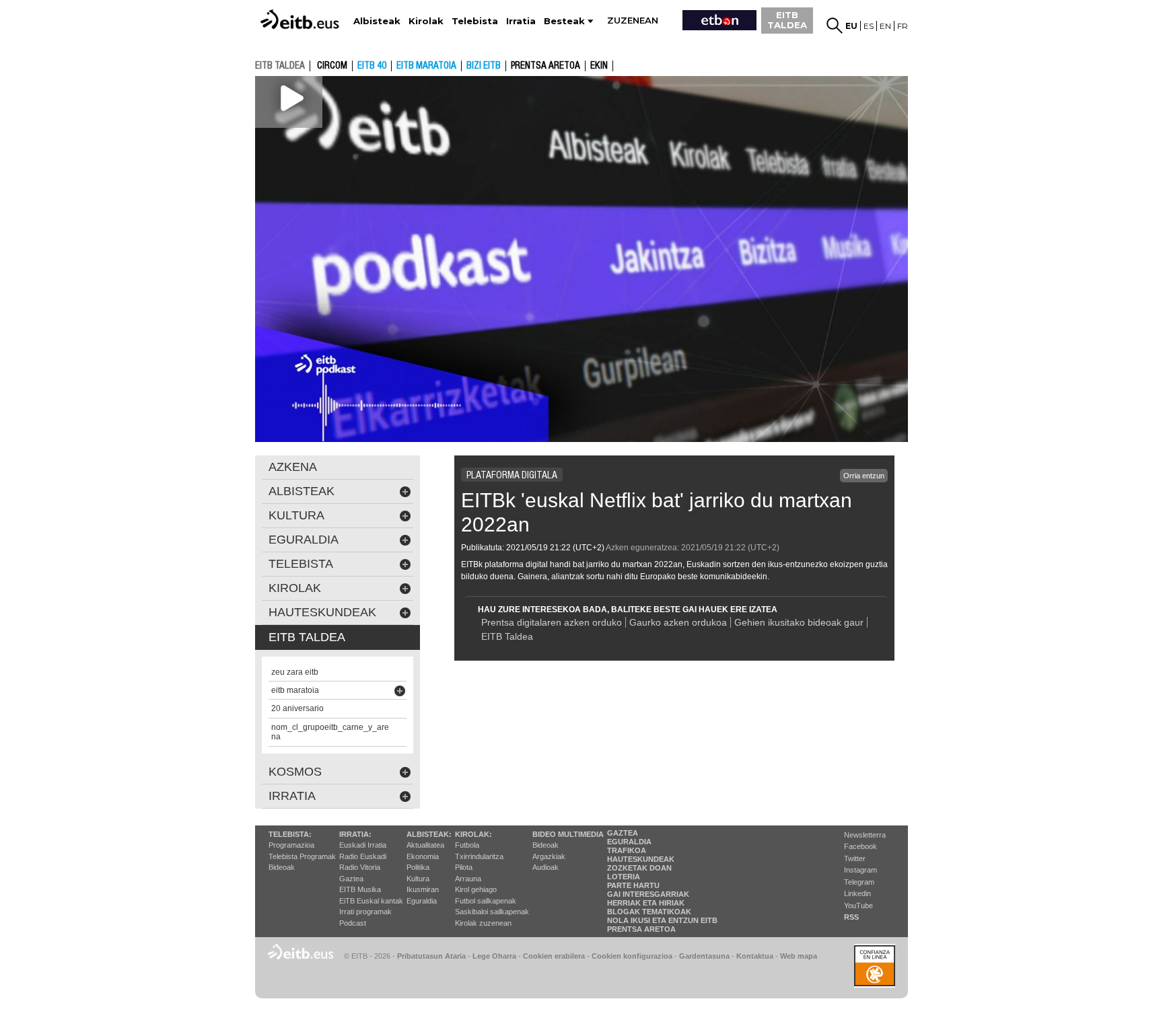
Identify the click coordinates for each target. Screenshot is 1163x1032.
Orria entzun (863, 476)
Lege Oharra (494, 956)
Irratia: (355, 834)
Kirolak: (473, 834)
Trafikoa (626, 850)
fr (902, 26)
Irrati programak (365, 912)
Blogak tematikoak (649, 912)
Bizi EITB (483, 66)
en (885, 26)
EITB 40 (371, 66)
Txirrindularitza (479, 856)
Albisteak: (429, 834)
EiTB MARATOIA (426, 66)
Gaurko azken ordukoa (678, 622)
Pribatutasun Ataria (431, 956)
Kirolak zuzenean (483, 923)
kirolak (295, 588)
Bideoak (282, 867)
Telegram (859, 882)
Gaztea (351, 879)
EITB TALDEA (787, 19)
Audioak (545, 867)
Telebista (301, 563)
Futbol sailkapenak (485, 901)
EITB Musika (360, 889)
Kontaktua (754, 956)
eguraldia (304, 539)
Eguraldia (422, 901)
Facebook (860, 846)
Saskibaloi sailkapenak (492, 912)
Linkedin (857, 893)
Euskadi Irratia (362, 845)
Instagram (860, 870)
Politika (418, 867)
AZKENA (293, 467)
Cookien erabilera (554, 956)
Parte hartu (633, 885)
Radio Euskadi (362, 856)
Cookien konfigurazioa (632, 956)
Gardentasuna (704, 956)
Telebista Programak (302, 856)
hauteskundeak (322, 612)
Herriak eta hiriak (645, 903)
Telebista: (290, 834)
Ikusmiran (423, 889)
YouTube (858, 905)
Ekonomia (423, 856)
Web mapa (798, 956)
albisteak (301, 491)
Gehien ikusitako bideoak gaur (799, 622)
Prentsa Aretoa (641, 929)
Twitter (855, 858)
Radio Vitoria (359, 867)
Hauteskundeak (640, 859)
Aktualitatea (425, 845)
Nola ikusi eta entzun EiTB (662, 920)
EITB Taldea (507, 636)
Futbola (467, 845)
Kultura (418, 879)
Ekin (599, 66)
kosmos (295, 771)
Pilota (463, 867)
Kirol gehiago (476, 889)
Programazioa (291, 845)
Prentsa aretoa (545, 66)
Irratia (292, 796)
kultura (296, 515)
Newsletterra (865, 835)
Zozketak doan (639, 868)
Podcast (352, 923)
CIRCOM (332, 66)
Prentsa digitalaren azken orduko (551, 622)
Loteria (623, 877)
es (869, 26)
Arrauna (468, 879)
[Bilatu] (834, 25)
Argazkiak (548, 856)
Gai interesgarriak (648, 894)
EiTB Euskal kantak (371, 901)
